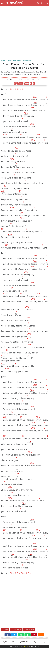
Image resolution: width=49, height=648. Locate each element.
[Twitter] (14, 634)
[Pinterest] (34, 634)
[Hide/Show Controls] (34, 83)
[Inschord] (22, 3)
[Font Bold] (31, 83)
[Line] (27, 634)
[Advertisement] (24, 32)
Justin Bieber (16, 629)
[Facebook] (8, 634)
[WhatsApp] (21, 634)
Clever (6, 629)
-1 (43, 642)
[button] (41, 634)
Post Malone (30, 629)
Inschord (25, 646)
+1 (34, 642)
